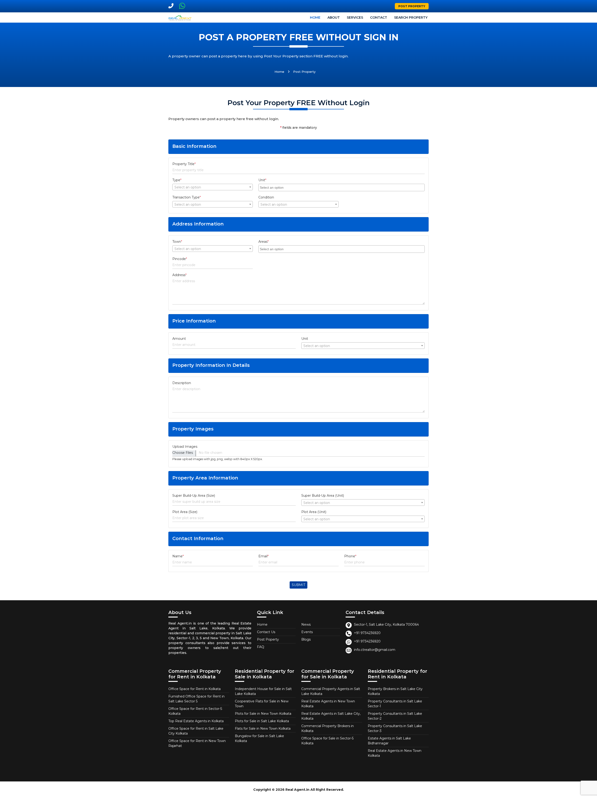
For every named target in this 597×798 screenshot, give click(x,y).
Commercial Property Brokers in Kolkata (327, 728)
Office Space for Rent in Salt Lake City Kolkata (195, 731)
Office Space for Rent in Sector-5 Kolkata (195, 711)
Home (315, 17)
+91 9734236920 (367, 633)
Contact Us (266, 632)
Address (179, 275)
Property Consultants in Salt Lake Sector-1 (395, 703)
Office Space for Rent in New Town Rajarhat (197, 743)
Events (307, 632)
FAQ (260, 647)
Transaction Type (186, 197)
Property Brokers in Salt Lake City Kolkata (395, 691)
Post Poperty (268, 639)
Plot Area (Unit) (313, 512)
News (306, 624)
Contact (378, 17)
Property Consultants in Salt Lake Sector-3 (395, 728)
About (333, 17)
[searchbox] (342, 187)
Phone (350, 556)
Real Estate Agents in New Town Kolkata (328, 703)
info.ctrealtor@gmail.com (374, 650)
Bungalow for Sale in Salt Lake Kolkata (259, 738)
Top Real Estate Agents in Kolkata (196, 721)
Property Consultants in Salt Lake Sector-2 (395, 716)
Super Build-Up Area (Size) (193, 495)
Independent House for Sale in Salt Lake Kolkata (263, 691)
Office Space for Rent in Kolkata (194, 689)
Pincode (179, 259)
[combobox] (212, 187)
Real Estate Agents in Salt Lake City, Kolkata (331, 716)
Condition (266, 197)
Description (181, 383)
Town (177, 241)
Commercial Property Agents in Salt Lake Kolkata (330, 691)
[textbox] (213, 187)
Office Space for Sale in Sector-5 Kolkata (327, 740)
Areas (263, 241)
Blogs (306, 639)
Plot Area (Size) (184, 512)
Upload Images (184, 446)
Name (178, 556)
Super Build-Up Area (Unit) (322, 495)
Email (263, 556)
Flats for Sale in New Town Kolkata (263, 728)
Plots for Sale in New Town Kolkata (263, 713)
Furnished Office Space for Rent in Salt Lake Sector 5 (196, 698)
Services (355, 17)
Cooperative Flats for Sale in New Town (261, 703)
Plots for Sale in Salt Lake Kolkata (262, 721)
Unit (262, 180)
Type (176, 180)
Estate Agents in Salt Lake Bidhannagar (389, 740)
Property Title (184, 164)
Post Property (411, 6)
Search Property (410, 17)
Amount (179, 339)
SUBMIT (298, 585)
